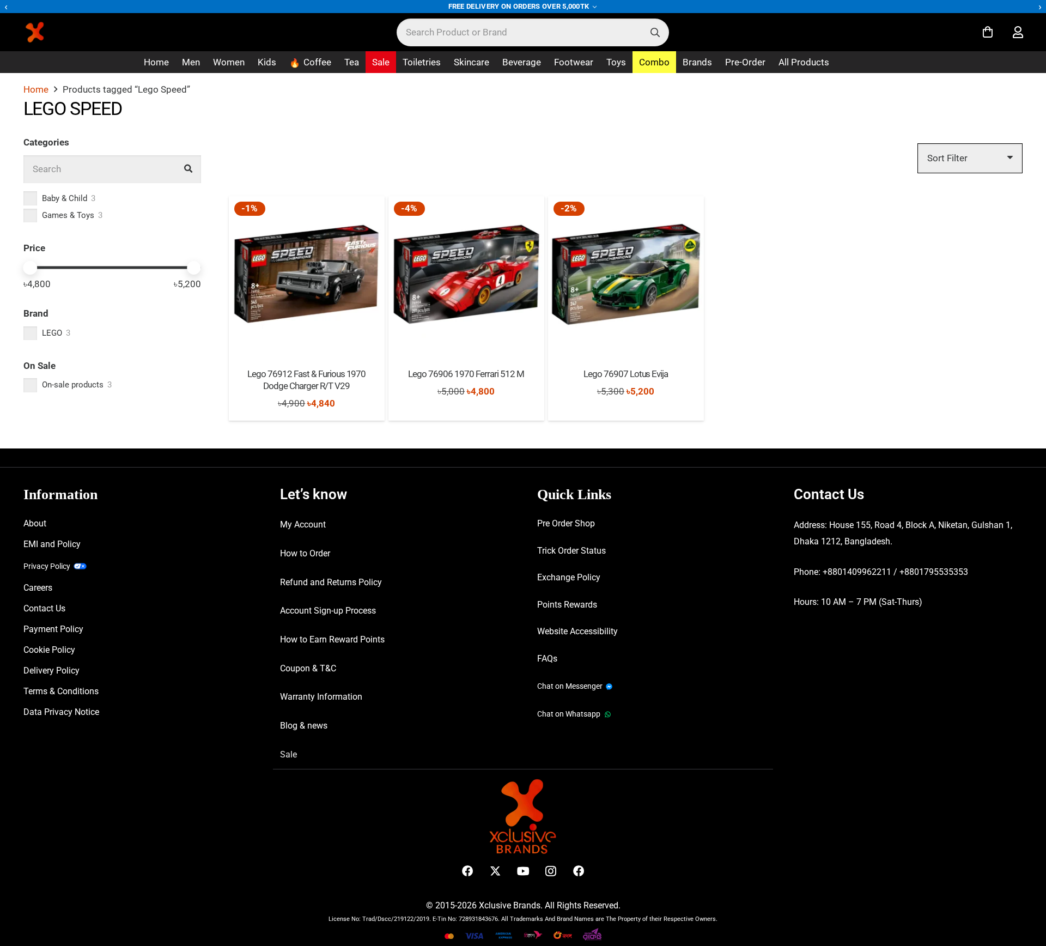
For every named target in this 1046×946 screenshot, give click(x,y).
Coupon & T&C (308, 668)
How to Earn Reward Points (332, 639)
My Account (303, 524)
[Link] (1018, 32)
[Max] (194, 268)
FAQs (547, 658)
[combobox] (533, 32)
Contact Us (44, 608)
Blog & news (303, 725)
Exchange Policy (568, 577)
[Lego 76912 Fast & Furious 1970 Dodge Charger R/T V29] (307, 274)
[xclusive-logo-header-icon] (56, 32)
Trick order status (571, 550)
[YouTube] (523, 871)
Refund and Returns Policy (331, 582)
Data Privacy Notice (61, 712)
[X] (495, 871)
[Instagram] (551, 871)
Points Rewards (567, 604)
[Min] (30, 268)
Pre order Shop (566, 523)
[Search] (655, 32)
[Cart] (988, 32)
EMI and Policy (52, 544)
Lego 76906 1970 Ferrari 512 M (466, 373)
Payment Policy (53, 629)
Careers (37, 588)
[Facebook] (468, 871)
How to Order (305, 553)
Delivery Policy (51, 670)
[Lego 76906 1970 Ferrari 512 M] (466, 274)
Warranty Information (321, 697)
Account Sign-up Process (328, 610)
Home (35, 89)
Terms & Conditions (61, 691)
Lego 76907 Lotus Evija (625, 373)
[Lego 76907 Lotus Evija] (626, 274)
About (34, 523)
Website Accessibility (577, 631)
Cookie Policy (49, 650)
